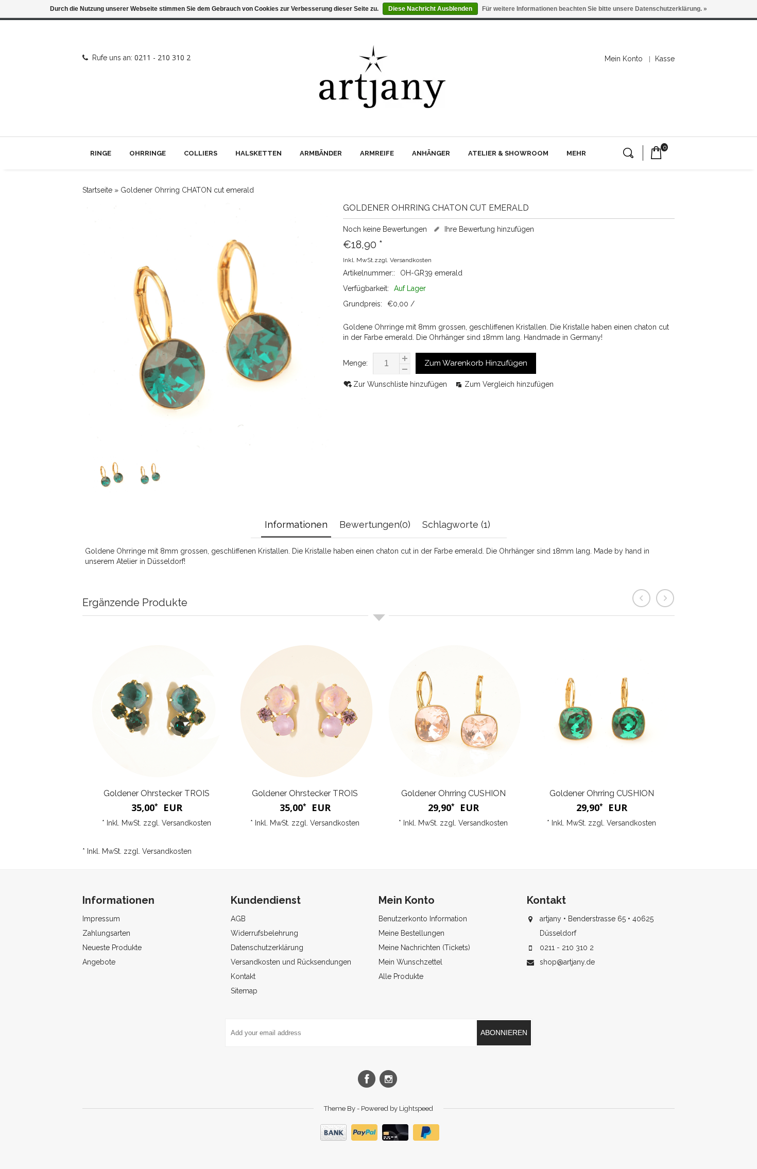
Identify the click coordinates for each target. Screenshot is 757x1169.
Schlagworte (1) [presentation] (456, 524)
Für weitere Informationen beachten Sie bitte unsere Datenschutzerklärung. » (594, 8)
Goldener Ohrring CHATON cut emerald (187, 190)
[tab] (297, 525)
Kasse (665, 59)
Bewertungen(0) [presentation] (374, 524)
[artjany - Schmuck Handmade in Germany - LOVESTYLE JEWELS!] (382, 77)
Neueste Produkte (112, 947)
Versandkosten (411, 260)
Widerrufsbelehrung (264, 933)
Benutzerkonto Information (422, 919)
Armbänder (321, 153)
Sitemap (244, 991)
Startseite (97, 190)
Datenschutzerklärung (267, 947)
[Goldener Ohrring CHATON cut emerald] (111, 490)
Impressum (101, 919)
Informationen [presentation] (296, 524)
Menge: (355, 363)
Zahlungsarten (106, 933)
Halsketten (258, 153)
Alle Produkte (400, 976)
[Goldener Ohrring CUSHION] (453, 711)
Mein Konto (624, 59)
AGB (238, 919)
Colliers (200, 153)
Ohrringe (147, 153)
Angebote (98, 962)
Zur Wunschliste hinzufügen (401, 384)
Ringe (100, 153)
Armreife (377, 153)
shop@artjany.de (567, 962)
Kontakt (243, 976)
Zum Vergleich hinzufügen (509, 384)
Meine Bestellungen (411, 933)
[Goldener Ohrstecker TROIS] (157, 711)
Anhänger (431, 153)
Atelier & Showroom (508, 153)
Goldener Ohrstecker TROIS (157, 793)
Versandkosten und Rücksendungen (291, 962)
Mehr (576, 153)
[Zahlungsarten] (378, 1138)
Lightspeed (416, 1108)
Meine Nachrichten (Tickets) (424, 947)
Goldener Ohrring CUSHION (453, 793)
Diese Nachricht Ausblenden (430, 8)
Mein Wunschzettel (410, 962)
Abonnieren (503, 1032)
